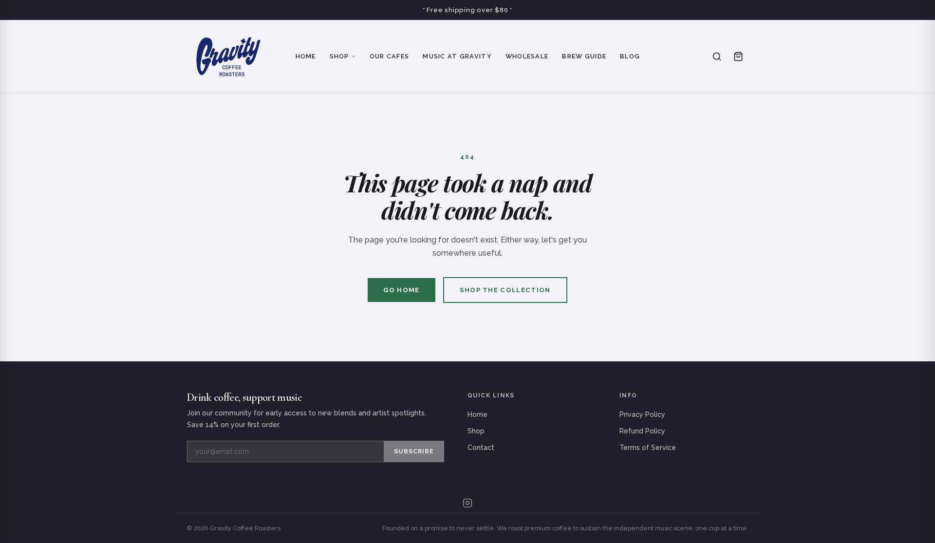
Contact (481, 447)
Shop (339, 56)
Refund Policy (642, 431)
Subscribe (414, 451)
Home (306, 56)
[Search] (717, 56)
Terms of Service (647, 447)
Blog (630, 56)
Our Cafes (390, 56)
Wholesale (527, 56)
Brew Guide (584, 56)
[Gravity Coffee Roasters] (228, 56)
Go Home (401, 290)
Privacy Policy (642, 414)
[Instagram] (467, 503)
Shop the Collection (505, 290)
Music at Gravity (457, 56)
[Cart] (738, 56)
